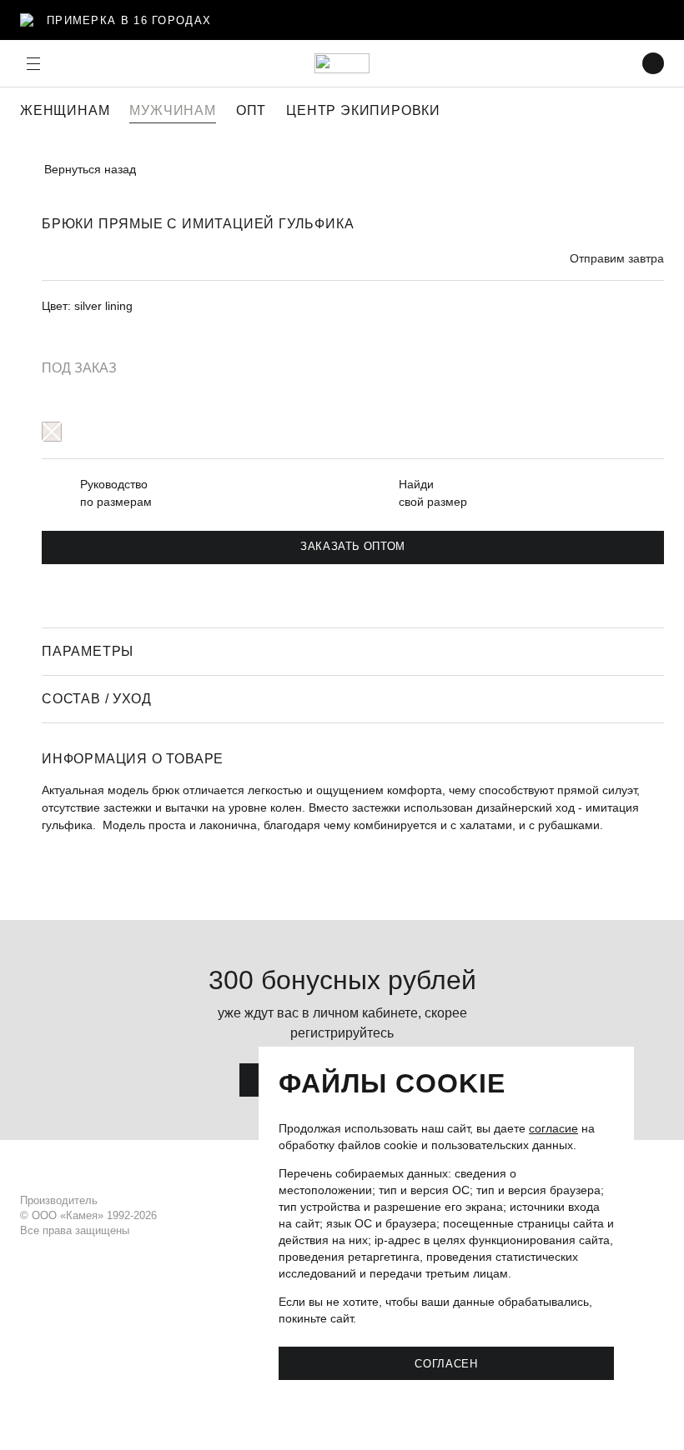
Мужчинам (172, 110)
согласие (553, 1128)
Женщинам (64, 110)
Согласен (446, 1363)
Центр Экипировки (363, 110)
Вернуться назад (90, 169)
